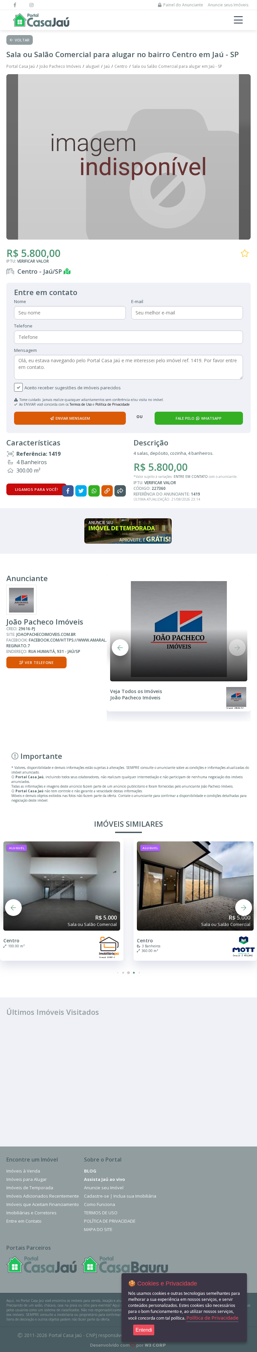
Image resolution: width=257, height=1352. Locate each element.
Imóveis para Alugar (26, 1179)
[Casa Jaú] (41, 1264)
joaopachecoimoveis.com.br (46, 634)
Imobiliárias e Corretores (31, 1213)
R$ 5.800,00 (33, 253)
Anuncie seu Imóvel (103, 1188)
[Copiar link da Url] (107, 491)
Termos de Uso (81, 404)
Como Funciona (99, 1204)
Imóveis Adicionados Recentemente (42, 1196)
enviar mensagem (73, 418)
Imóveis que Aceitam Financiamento (42, 1204)
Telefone (23, 326)
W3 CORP (155, 1345)
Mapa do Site (98, 1229)
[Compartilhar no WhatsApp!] (94, 491)
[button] (120, 647)
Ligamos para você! (36, 489)
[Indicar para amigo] (120, 491)
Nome (20, 301)
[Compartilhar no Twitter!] (81, 491)
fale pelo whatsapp (199, 418)
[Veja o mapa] (69, 271)
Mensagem (25, 350)
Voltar (22, 39)
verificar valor (33, 261)
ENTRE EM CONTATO (191, 476)
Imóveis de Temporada (29, 1188)
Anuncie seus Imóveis (228, 5)
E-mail (137, 301)
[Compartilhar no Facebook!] (68, 491)
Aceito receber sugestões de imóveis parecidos (72, 388)
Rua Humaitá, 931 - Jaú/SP (54, 651)
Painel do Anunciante (183, 5)
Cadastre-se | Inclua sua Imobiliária (120, 1196)
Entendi (144, 1330)
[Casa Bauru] (125, 1264)
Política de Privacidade (112, 404)
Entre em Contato (23, 1221)
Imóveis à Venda (23, 1171)
